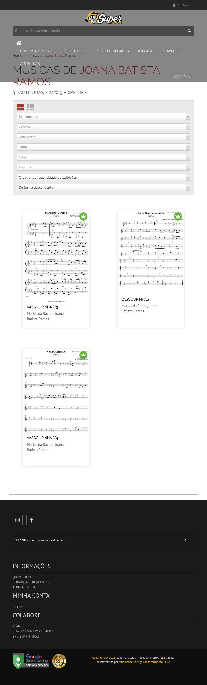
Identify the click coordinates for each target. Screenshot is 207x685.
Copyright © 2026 (104, 657)
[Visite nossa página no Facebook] (31, 520)
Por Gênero (75, 51)
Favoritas (145, 51)
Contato (182, 76)
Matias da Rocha (40, 313)
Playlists (171, 51)
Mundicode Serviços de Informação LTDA (144, 662)
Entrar (18, 607)
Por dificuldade (111, 51)
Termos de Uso (24, 587)
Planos (18, 626)
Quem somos (23, 577)
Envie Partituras (26, 636)
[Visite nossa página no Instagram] (18, 520)
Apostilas (30, 64)
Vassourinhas (135, 299)
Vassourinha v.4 (42, 438)
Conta (181, 5)
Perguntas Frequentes (31, 582)
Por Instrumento (37, 51)
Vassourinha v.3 (42, 307)
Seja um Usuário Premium (33, 631)
